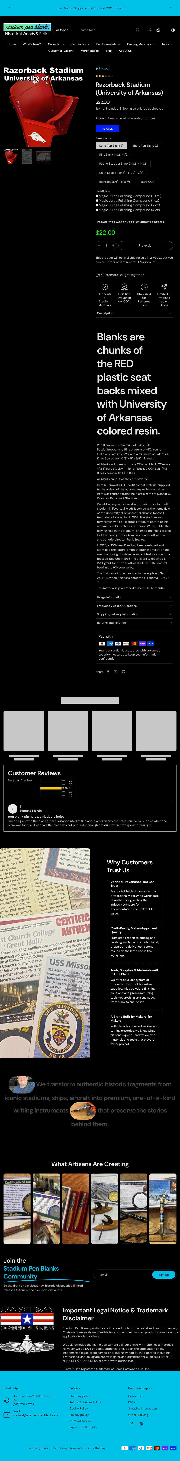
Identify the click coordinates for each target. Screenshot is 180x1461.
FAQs (131, 1402)
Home (12, 44)
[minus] (99, 245)
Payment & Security (83, 1427)
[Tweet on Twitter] (116, 672)
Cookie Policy (78, 1409)
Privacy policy (79, 1415)
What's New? (32, 44)
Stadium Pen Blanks (54, 1448)
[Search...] (137, 30)
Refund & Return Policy (85, 1402)
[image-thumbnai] (11, 156)
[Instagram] (141, 1424)
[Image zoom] (44, 106)
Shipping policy (80, 1396)
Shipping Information (142, 1409)
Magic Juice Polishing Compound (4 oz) (129, 210)
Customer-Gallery (61, 51)
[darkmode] (170, 30)
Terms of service (80, 1421)
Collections (56, 44)
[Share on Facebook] (108, 672)
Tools (165, 44)
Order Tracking (138, 1415)
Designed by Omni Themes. (87, 1448)
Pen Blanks (78, 44)
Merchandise (90, 51)
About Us (125, 51)
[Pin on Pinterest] (123, 672)
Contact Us (136, 1396)
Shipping (126, 108)
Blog (109, 51)
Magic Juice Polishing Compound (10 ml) (130, 196)
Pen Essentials (106, 44)
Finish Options (103, 191)
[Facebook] (132, 1424)
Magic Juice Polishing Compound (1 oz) (129, 200)
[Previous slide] (9, 8)
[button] (145, 245)
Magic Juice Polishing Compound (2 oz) (129, 205)
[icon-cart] (158, 30)
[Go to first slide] (170, 8)
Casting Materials (139, 44)
